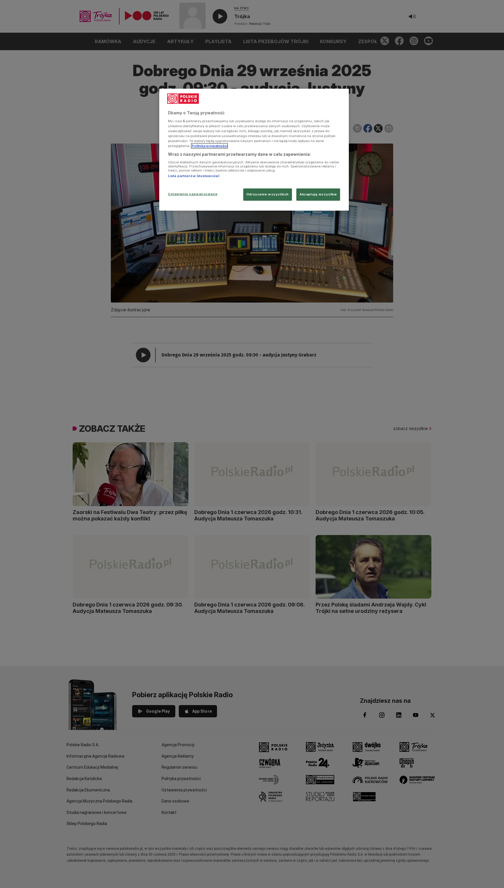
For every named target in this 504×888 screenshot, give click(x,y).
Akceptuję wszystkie (318, 194)
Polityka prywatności (209, 146)
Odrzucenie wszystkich (267, 194)
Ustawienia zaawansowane (192, 194)
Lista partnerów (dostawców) (194, 176)
